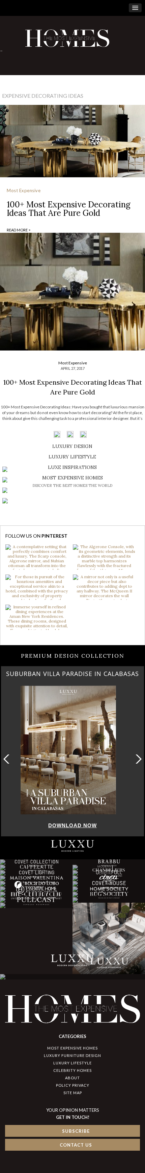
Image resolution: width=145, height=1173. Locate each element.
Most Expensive (23, 190)
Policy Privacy (72, 1085)
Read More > (18, 230)
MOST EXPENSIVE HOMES (72, 1048)
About (72, 1078)
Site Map (72, 1092)
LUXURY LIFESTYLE (72, 1063)
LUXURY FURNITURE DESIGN (72, 1055)
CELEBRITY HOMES (72, 1070)
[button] (137, 759)
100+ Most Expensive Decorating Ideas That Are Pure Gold (68, 208)
